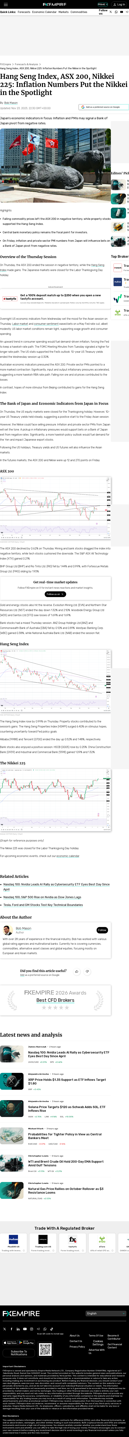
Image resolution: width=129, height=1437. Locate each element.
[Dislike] (87, 971)
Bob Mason (23, 928)
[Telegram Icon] (38, 1329)
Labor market (20, 323)
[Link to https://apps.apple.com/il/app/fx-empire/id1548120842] (10, 1343)
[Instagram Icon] (32, 1329)
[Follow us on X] (111, 12)
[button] (5, 4)
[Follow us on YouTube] (122, 12)
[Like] (76, 971)
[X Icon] (5, 1329)
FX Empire (5, 64)
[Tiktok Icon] (52, 1329)
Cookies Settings (98, 1343)
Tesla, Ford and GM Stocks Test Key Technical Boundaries (43, 905)
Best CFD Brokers (55, 1000)
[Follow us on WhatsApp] (116, 12)
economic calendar (67, 856)
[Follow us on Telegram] (127, 12)
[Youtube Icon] (25, 1329)
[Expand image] (108, 480)
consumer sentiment (46, 323)
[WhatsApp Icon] (45, 1329)
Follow (102, 930)
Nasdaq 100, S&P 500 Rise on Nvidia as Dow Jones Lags (42, 897)
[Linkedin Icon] (18, 1329)
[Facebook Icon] (11, 1329)
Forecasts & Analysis (26, 64)
